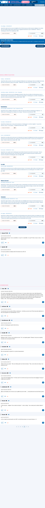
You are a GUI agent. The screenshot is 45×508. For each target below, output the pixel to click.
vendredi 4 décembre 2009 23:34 (6, 291)
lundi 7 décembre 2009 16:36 (6, 375)
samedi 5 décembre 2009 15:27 (6, 349)
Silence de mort (5, 180)
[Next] (17, 426)
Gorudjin (3, 332)
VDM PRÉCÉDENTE (5, 46)
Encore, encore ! (22, 227)
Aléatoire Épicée (17, 5)
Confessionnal (29, 5)
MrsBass (3, 359)
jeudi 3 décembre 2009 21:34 (6, 249)
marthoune (4, 306)
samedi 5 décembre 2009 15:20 (6, 335)
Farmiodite (4, 346)
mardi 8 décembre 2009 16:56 (6, 389)
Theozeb (3, 400)
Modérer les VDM (34, 2)
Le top (23, 5)
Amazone (3, 197)
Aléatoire (6, 5)
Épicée (11, 5)
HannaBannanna (5, 320)
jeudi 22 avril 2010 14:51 (5, 417)
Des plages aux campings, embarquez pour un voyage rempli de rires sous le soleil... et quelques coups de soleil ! (22, 41)
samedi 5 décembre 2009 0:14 (6, 309)
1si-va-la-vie (4, 373)
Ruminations (4, 106)
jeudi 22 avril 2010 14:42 (5, 403)
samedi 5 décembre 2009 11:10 (6, 323)
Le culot (3, 164)
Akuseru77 (4, 233)
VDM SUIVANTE (40, 46)
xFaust (3, 288)
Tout (2, 5)
